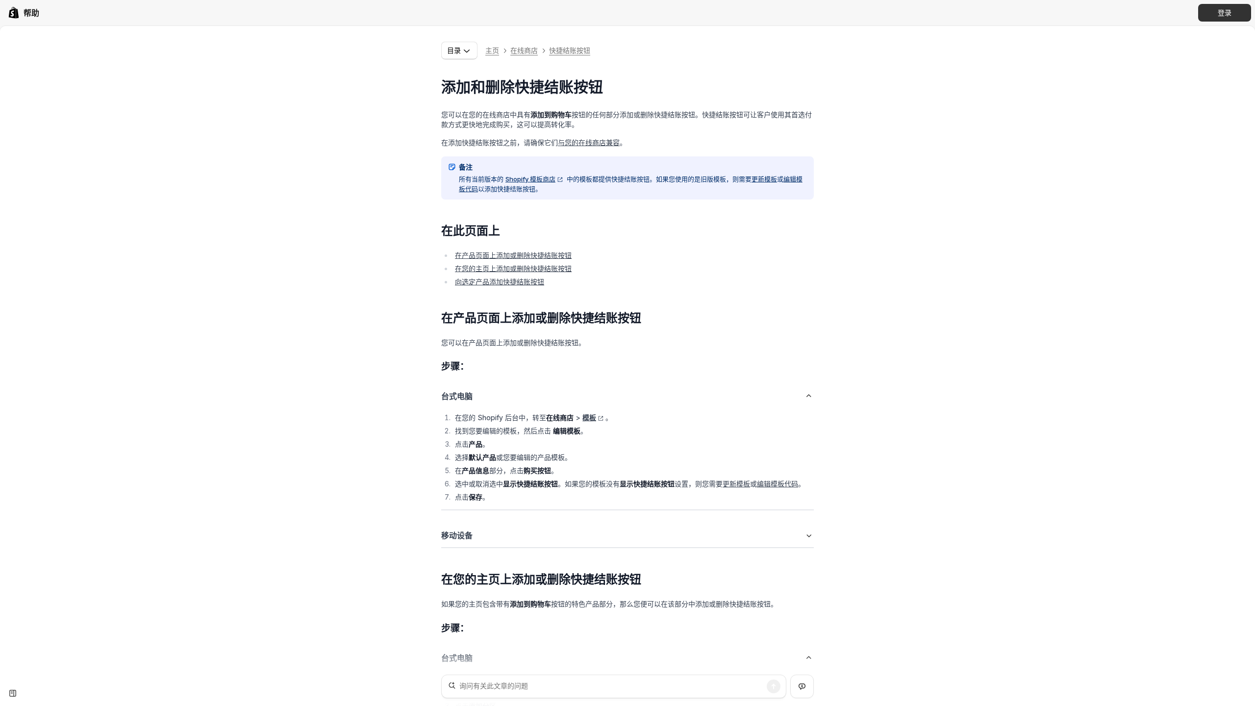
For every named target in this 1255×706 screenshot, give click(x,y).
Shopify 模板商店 (530, 179)
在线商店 (524, 50)
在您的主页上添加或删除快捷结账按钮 (513, 268)
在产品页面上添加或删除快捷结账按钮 (513, 255)
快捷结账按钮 (569, 50)
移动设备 (457, 535)
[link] (23, 13)
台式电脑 (457, 396)
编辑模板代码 (777, 483)
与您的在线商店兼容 (589, 142)
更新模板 (764, 179)
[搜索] (773, 686)
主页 (492, 50)
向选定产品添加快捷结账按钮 (499, 281)
